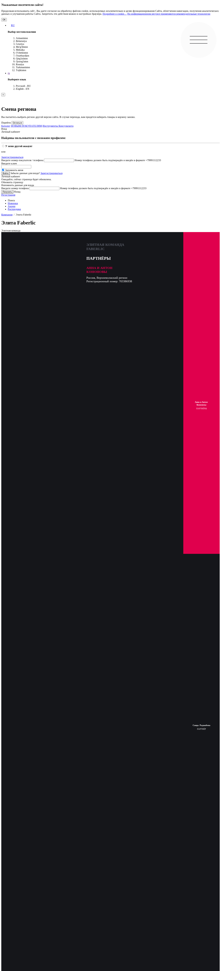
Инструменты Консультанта (58, 126)
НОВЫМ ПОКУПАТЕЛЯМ (26, 126)
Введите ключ (9, 163)
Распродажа (14, 209)
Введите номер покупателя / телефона (22, 160)
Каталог (5, 126)
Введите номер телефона (15, 188)
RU (13, 25)
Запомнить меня (14, 170)
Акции (11, 206)
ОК (4, 19)
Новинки (13, 203)
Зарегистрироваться (12, 157)
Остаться (17, 123)
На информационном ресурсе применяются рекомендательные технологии (168, 13)
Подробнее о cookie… (115, 13)
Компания (6, 214)
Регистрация (8, 195)
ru (9, 73)
